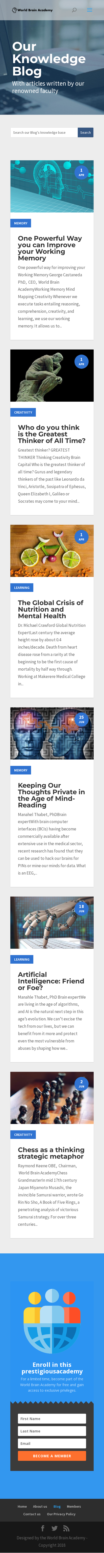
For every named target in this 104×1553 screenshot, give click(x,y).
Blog (57, 1506)
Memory (20, 223)
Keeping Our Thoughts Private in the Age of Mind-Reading (51, 795)
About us (40, 1506)
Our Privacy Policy (61, 1514)
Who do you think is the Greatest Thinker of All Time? (52, 434)
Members (74, 1506)
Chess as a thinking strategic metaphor (51, 1153)
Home (22, 1506)
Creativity (23, 412)
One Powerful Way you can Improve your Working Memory (50, 248)
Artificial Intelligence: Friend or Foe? (51, 981)
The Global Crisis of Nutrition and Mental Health (50, 609)
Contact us (32, 1514)
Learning (22, 587)
